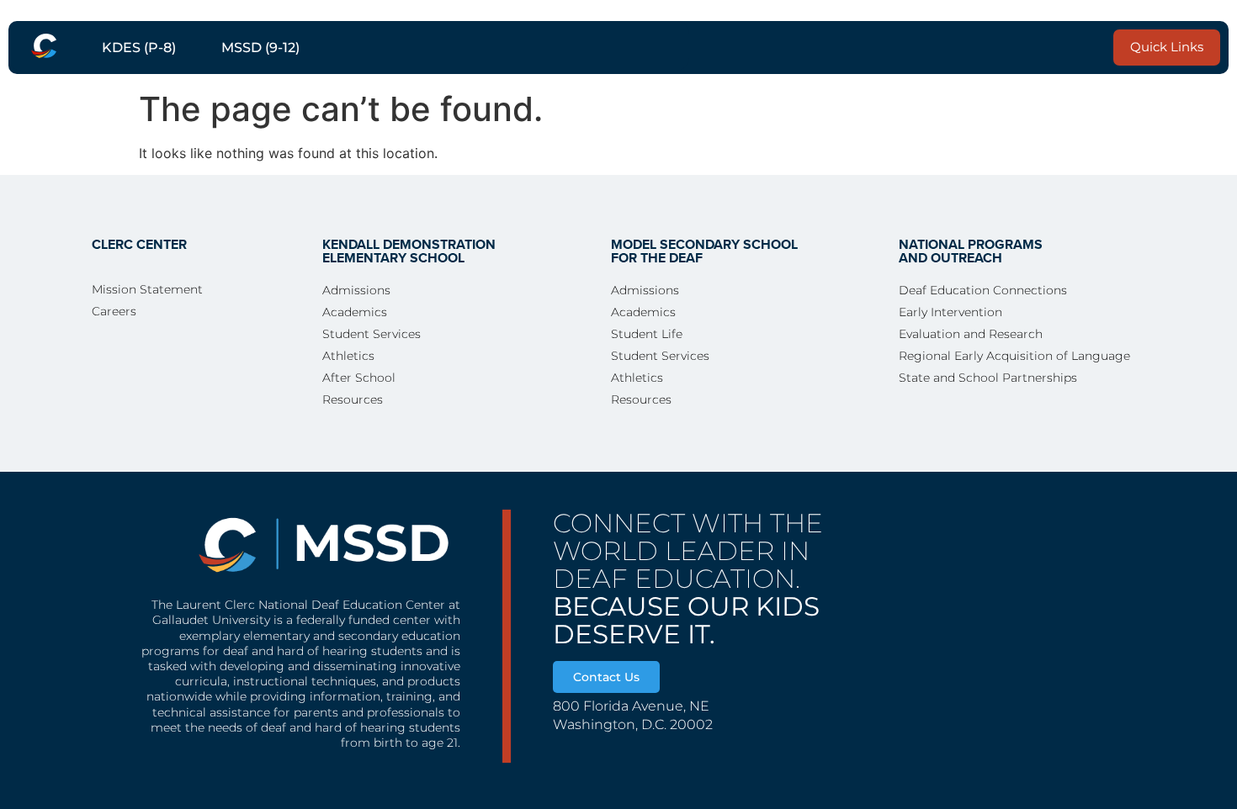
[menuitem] (43, 46)
